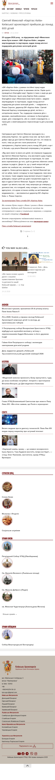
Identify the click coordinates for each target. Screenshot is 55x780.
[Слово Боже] (27, 487)
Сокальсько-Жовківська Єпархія (13, 721)
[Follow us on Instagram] (35, 753)
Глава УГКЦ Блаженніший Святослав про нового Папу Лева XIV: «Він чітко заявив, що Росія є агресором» (26, 402)
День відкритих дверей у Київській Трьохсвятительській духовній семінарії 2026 (22, 352)
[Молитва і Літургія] (27, 504)
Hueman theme (39, 772)
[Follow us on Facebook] (23, 753)
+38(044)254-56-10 (9, 689)
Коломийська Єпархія (10, 727)
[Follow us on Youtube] (18, 753)
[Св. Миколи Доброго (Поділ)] (27, 580)
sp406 (6, 33)
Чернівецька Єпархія (9, 730)
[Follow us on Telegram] (27, 753)
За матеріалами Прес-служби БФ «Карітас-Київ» (22, 201)
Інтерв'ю (5, 361)
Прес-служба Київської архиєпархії (16, 226)
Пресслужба (25, 13)
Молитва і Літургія (10, 514)
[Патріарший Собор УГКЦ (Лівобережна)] (27, 546)
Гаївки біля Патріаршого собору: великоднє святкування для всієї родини (22, 343)
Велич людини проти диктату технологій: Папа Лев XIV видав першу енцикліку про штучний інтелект (27, 429)
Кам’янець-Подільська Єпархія (13, 741)
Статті (4, 412)
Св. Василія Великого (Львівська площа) (20, 573)
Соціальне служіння (11, 530)
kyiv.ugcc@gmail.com (9, 692)
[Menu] (52, 3)
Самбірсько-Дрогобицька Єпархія (14, 715)
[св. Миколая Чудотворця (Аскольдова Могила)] (27, 597)
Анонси (5, 304)
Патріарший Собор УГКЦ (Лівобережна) (20, 556)
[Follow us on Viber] (31, 753)
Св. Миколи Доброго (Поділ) (15, 590)
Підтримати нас (26, 746)
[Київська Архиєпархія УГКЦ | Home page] (12, 4)
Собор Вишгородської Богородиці (18, 645)
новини (14, 13)
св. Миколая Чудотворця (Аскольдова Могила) (23, 607)
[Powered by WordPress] (19, 772)
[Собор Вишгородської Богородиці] (27, 635)
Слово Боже (7, 497)
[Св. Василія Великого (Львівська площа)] (27, 563)
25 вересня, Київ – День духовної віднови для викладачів (38, 269)
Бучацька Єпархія (8, 739)
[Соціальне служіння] (27, 521)
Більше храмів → (10, 614)
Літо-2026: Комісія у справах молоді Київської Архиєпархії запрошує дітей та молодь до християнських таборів (23, 320)
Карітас (5, 13)
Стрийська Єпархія (9, 718)
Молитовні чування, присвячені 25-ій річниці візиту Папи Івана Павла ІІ (25, 310)
